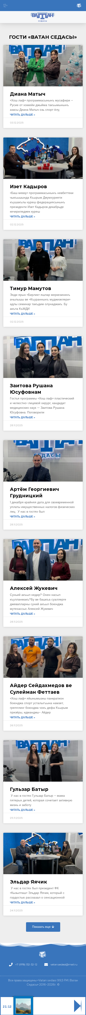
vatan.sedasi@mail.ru (63, 964)
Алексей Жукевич (34, 588)
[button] (43, 927)
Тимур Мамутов (30, 288)
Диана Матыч (27, 94)
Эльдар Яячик (28, 882)
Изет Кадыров (28, 186)
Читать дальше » (22, 114)
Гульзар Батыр (29, 789)
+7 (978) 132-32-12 (26, 964)
